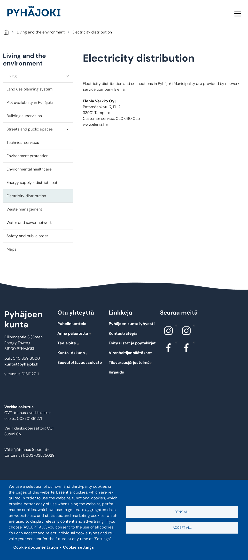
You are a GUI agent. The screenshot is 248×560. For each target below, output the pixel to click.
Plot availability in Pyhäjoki (30, 102)
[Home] (36, 12)
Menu (237, 13)
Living (12, 75)
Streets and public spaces (30, 129)
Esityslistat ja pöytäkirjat (132, 343)
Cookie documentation (35, 547)
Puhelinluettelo (71, 323)
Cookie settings (78, 547)
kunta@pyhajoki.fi (21, 364)
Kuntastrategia (123, 333)
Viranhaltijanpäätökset (130, 352)
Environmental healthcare (29, 169)
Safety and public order (27, 235)
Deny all (182, 512)
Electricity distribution (26, 195)
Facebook (168, 347)
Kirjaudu (116, 372)
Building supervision (24, 115)
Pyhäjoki (6, 32)
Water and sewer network (29, 222)
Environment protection (27, 155)
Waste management (24, 209)
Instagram (168, 330)
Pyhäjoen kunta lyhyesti (132, 323)
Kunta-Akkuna (71, 352)
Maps (11, 249)
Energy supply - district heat (32, 182)
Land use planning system (30, 89)
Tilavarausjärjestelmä (129, 362)
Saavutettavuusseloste (79, 362)
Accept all (182, 528)
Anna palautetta (72, 333)
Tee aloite (66, 343)
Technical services (23, 142)
